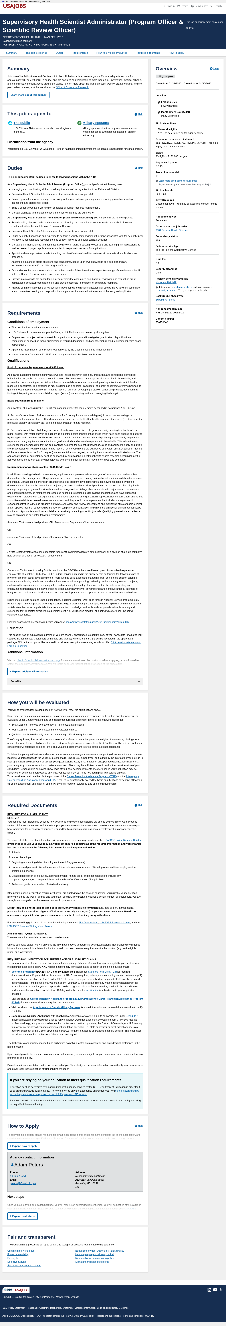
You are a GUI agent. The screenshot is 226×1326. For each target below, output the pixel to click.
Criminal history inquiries (20, 1250)
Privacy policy (87, 1315)
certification (92, 990)
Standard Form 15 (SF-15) (102, 971)
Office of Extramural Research (72, 87)
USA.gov (149, 1315)
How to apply (176, 52)
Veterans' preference (24, 971)
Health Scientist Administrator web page (38, 660)
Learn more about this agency (28, 94)
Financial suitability (17, 1254)
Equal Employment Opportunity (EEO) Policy (99, 1250)
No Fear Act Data (70, 1315)
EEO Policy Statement (13, 1307)
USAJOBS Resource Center (114, 922)
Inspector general (51, 1315)
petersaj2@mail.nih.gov (23, 1183)
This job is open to (36, 52)
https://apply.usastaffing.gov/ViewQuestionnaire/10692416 (97, 622)
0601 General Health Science (172, 230)
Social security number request (24, 1265)
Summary (11, 52)
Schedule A (132, 1016)
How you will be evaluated (111, 52)
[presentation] (187, 104)
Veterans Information (85, 1307)
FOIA (38, 1315)
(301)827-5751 (18, 1176)
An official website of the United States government (28, 1)
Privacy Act (13, 1258)
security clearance (168, 290)
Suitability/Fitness (165, 299)
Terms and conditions (133, 1315)
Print (191, 28)
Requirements (80, 52)
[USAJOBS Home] (15, 6)
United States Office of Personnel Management (44, 1297)
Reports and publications (108, 1315)
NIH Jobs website (88, 922)
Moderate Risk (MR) (166, 282)
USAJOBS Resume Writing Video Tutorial (30, 926)
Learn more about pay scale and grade (178, 180)
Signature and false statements (92, 1262)
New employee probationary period (94, 1254)
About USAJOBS (11, 1315)
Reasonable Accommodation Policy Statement (50, 1307)
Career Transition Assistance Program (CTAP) (92, 776)
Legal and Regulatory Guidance (113, 1307)
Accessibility (27, 1315)
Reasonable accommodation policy (94, 1258)
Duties (59, 52)
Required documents (148, 52)
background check (183, 287)
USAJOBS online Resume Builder (122, 840)
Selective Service (16, 1262)
